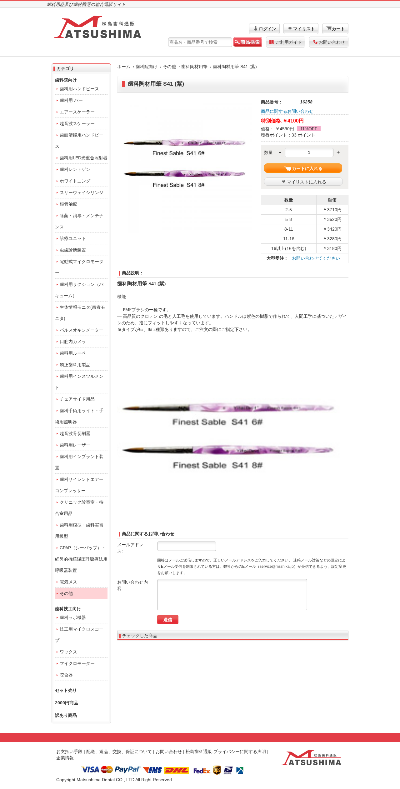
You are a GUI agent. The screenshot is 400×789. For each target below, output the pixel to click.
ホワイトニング (75, 180)
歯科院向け (147, 66)
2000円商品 (66, 702)
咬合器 (66, 674)
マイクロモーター (77, 663)
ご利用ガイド (289, 42)
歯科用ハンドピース (79, 88)
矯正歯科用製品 (75, 364)
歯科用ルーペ (73, 353)
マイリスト (304, 28)
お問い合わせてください (316, 258)
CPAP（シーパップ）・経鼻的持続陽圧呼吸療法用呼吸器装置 (81, 559)
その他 (169, 66)
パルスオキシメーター (81, 329)
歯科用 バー (71, 100)
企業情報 (65, 757)
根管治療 (68, 204)
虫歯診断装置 (73, 249)
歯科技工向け (68, 608)
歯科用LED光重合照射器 (84, 157)
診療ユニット (73, 238)
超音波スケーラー (77, 123)
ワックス (68, 651)
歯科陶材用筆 (194, 66)
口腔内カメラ (73, 341)
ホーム (123, 66)
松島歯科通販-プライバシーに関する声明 (226, 751)
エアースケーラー (77, 111)
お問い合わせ (332, 42)
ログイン (267, 28)
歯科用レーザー (75, 444)
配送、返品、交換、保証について (119, 751)
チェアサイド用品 (77, 399)
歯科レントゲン (75, 169)
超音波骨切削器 (75, 433)
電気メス (68, 581)
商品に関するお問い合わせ (287, 111)
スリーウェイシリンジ (81, 192)
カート (338, 28)
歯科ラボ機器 (73, 617)
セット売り (66, 690)
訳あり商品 (66, 715)
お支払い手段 (69, 751)
